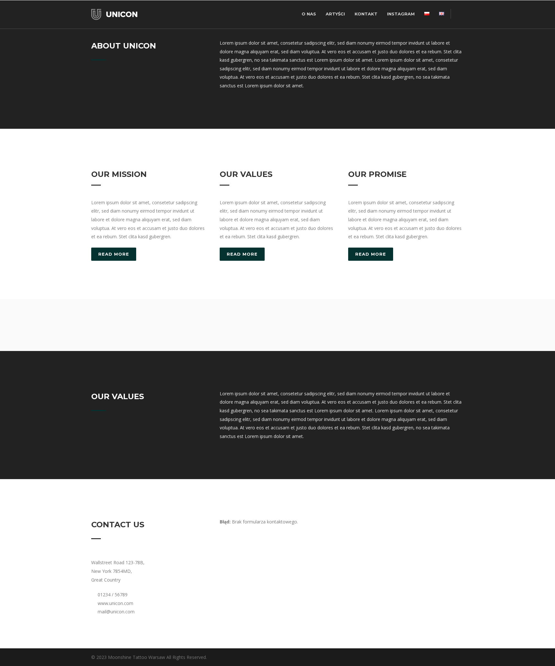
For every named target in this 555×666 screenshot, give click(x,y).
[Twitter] (457, 657)
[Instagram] (444, 657)
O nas (309, 13)
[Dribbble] (418, 657)
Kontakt (366, 13)
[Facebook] (431, 657)
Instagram (401, 13)
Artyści (335, 13)
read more (113, 254)
